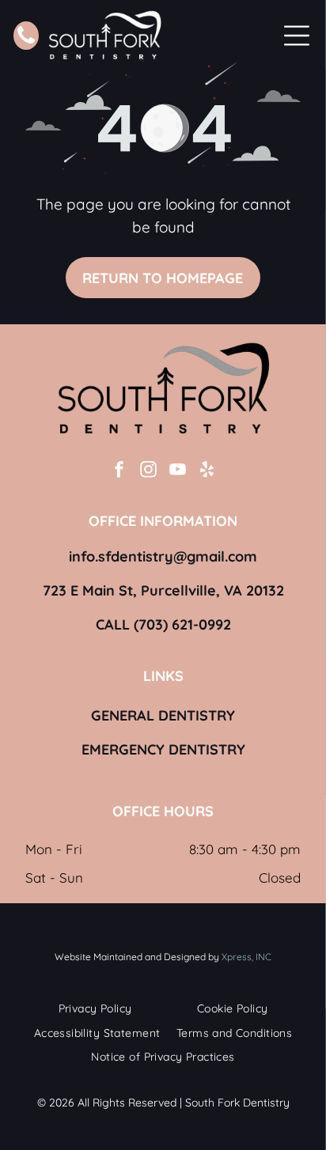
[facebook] (119, 471)
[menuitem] (95, 1009)
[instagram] (148, 471)
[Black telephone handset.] (26, 41)
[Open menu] (296, 36)
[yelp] (207, 471)
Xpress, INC (246, 957)
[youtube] (178, 471)
